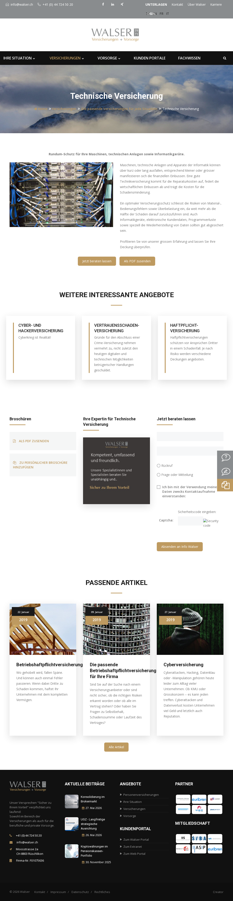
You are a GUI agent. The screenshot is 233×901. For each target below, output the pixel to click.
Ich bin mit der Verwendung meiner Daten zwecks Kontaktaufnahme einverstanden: (190, 491)
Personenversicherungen (141, 795)
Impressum (58, 892)
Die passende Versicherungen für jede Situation (119, 109)
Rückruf (166, 465)
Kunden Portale (149, 58)
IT (167, 13)
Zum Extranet (132, 847)
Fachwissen (189, 58)
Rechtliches (102, 892)
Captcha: (166, 520)
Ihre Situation (17, 58)
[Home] (121, 34)
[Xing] (123, 4)
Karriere (216, 4)
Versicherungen (65, 58)
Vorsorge (107, 58)
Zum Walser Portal (136, 839)
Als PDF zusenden (137, 261)
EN (154, 13)
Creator (218, 892)
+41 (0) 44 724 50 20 (57, 4)
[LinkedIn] (113, 4)
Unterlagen (156, 4)
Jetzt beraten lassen (96, 261)
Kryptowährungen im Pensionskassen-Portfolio (94, 851)
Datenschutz (80, 892)
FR (161, 13)
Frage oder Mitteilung (177, 474)
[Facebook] (103, 4)
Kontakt (177, 4)
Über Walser (197, 4)
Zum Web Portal (134, 854)
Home (42, 109)
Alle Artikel (116, 747)
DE (147, 13)
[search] (225, 58)
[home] (32, 786)
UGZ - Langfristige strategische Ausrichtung (93, 824)
